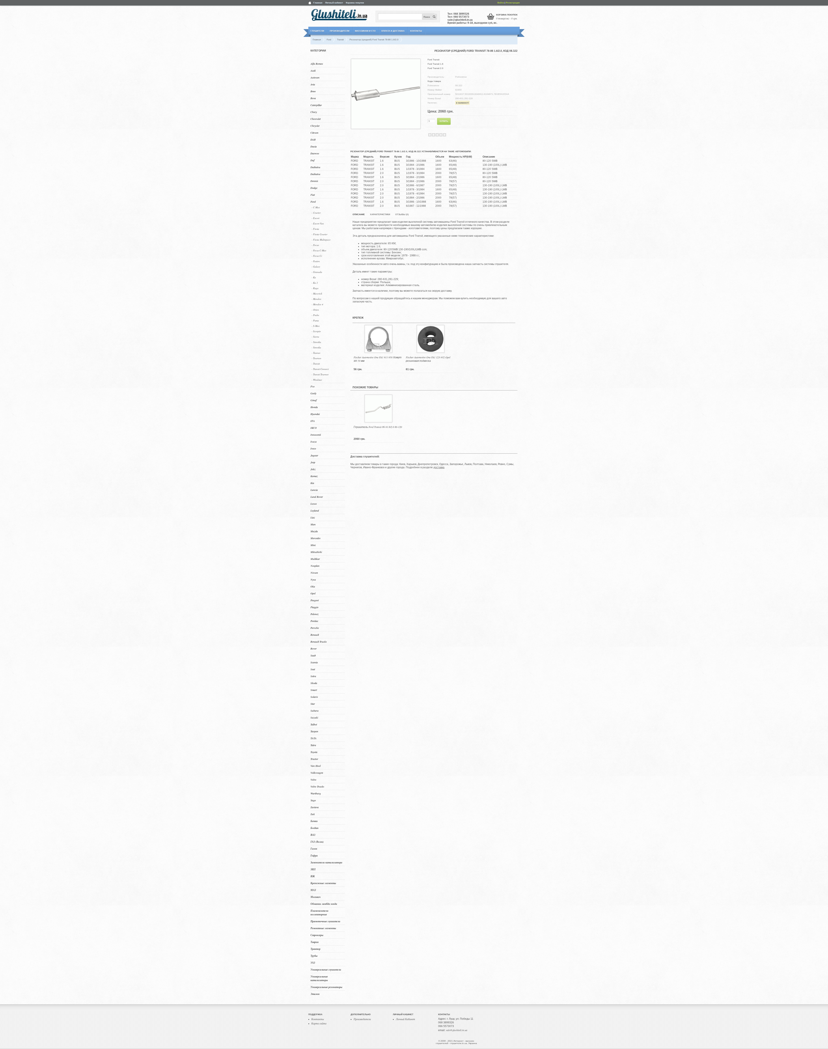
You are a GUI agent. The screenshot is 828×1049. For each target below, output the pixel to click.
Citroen (314, 133)
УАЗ (312, 962)
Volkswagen (316, 773)
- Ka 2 (315, 282)
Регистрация (513, 3)
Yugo (313, 800)
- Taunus (316, 352)
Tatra (313, 745)
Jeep (312, 462)
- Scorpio (316, 331)
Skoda (313, 683)
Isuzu (313, 441)
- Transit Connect (320, 369)
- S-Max (316, 325)
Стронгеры (316, 935)
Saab (313, 655)
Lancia (314, 490)
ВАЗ (312, 835)
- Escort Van (318, 223)
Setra (313, 676)
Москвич (315, 897)
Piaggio (314, 607)
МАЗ (313, 890)
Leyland (314, 510)
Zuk (312, 814)
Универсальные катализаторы (319, 978)
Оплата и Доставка (393, 31)
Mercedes (315, 538)
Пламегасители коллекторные (319, 912)
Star (312, 704)
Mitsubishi (316, 552)
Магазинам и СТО (365, 31)
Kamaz (314, 476)
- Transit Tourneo (320, 374)
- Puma (315, 320)
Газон (313, 848)
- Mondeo (316, 299)
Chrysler (315, 126)
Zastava (314, 807)
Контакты (416, 31)
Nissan (314, 573)
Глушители (317, 31)
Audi (313, 70)
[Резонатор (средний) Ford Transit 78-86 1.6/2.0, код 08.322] (385, 127)
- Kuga (315, 288)
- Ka (314, 277)
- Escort (315, 218)
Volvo (313, 779)
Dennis (314, 181)
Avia (312, 84)
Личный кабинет (334, 3)
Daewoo (314, 153)
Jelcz (313, 469)
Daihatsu (315, 167)
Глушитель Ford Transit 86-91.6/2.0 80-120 (378, 427)
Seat (312, 669)
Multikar (315, 559)
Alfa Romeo (316, 64)
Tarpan (314, 731)
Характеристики (380, 214)
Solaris (314, 697)
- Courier (316, 212)
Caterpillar (316, 105)
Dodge (313, 188)
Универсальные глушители (325, 969)
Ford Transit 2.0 (435, 68)
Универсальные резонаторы (326, 987)
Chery (313, 112)
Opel (312, 593)
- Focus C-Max (319, 250)
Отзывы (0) (402, 214)
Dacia (313, 146)
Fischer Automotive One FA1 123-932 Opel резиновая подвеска (428, 358)
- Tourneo (316, 358)
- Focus (315, 245)
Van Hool (315, 766)
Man (313, 524)
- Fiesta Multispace (321, 239)
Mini (313, 545)
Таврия (314, 942)
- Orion (315, 309)
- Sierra (315, 336)
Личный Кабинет (405, 1019)
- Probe (315, 315)
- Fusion (316, 261)
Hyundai (315, 414)
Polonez (314, 614)
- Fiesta (315, 228)
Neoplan (315, 566)
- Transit (316, 363)
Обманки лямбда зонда (323, 904)
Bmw (313, 91)
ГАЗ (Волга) (317, 842)
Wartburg (315, 793)
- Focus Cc (317, 255)
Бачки (314, 821)
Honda (314, 407)
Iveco (313, 448)
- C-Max (316, 207)
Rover (313, 648)
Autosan (315, 77)
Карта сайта (318, 1023)
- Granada (317, 272)
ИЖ (312, 876)
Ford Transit (433, 59)
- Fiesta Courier (319, 234)
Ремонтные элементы (323, 928)
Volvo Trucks (317, 786)
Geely (313, 393)
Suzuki (314, 717)
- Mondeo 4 (317, 304)
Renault (314, 635)
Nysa (313, 579)
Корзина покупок (355, 3)
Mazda (314, 531)
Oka (312, 586)
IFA (312, 421)
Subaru (314, 710)
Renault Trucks (318, 641)
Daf (312, 160)
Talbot (313, 724)
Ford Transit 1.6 (435, 64)
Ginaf (313, 400)
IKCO (313, 428)
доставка (438, 467)
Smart (313, 690)
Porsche (314, 628)
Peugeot (314, 600)
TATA (313, 738)
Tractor (314, 759)
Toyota (313, 752)
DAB (313, 139)
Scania (314, 662)
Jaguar (314, 455)
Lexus (313, 504)
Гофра (314, 855)
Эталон (315, 994)
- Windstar (317, 379)
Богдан (314, 828)
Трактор (315, 949)
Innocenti (315, 435)
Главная (317, 3)
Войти (500, 3)
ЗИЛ (312, 869)
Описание (359, 214)
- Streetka (316, 342)
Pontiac (314, 621)
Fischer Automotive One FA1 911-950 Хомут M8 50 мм (377, 358)
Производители (339, 31)
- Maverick (317, 293)
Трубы (313, 956)
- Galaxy (316, 266)
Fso (312, 386)
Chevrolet (315, 119)
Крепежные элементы (323, 883)
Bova (313, 98)
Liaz (312, 517)
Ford (313, 202)
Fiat (312, 195)
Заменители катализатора (326, 862)
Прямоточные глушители (325, 921)
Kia (312, 483)
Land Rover (316, 497)
